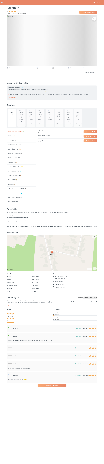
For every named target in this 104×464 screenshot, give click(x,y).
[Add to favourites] (94, 19)
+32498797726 (59, 276)
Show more (12, 90)
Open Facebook (60, 279)
